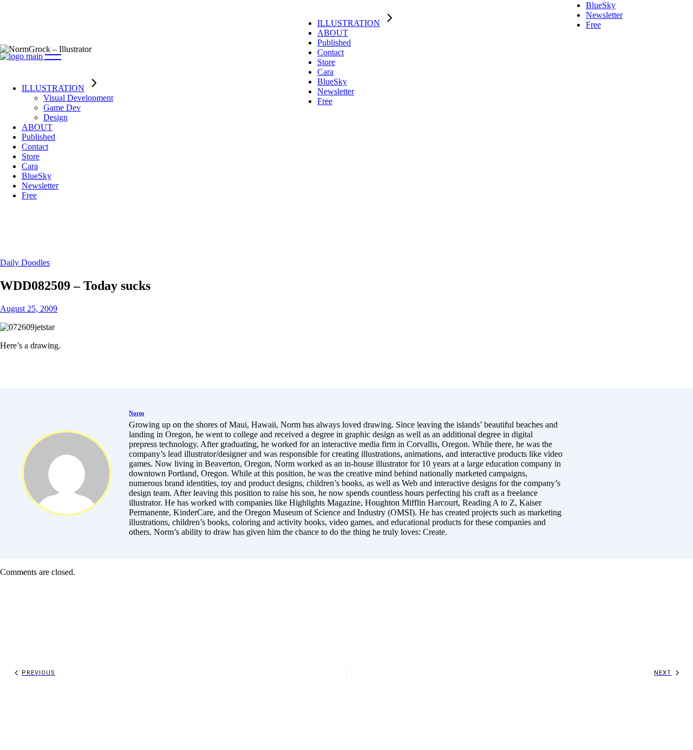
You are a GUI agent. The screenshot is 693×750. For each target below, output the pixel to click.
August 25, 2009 (28, 308)
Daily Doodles (25, 262)
